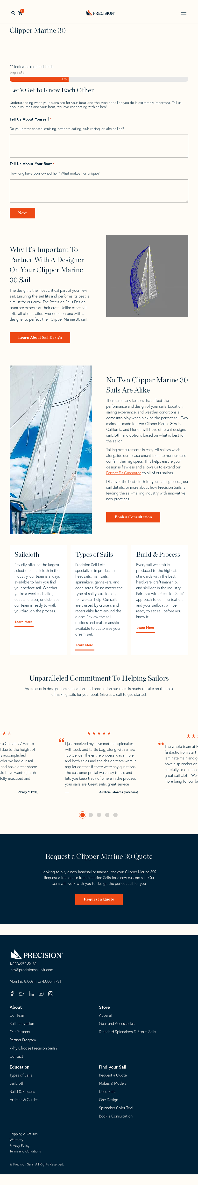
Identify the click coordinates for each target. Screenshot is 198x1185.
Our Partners (20, 1031)
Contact (16, 1056)
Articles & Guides (24, 1099)
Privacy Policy (19, 1145)
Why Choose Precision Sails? (33, 1048)
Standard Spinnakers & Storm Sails (127, 1031)
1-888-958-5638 (23, 964)
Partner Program (23, 1039)
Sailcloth (17, 1083)
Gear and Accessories (116, 1023)
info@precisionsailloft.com (31, 970)
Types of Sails (21, 1075)
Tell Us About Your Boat (32, 164)
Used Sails (107, 1091)
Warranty (16, 1140)
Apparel (105, 1015)
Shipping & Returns (23, 1134)
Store (104, 1007)
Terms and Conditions (25, 1151)
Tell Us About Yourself (30, 119)
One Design (108, 1099)
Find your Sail (112, 1067)
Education (19, 1067)
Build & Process (22, 1091)
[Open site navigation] (183, 13)
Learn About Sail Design (40, 337)
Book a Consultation (133, 517)
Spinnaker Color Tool (116, 1107)
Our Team (17, 1015)
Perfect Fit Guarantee (123, 472)
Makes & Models (112, 1083)
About (16, 1007)
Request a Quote (99, 899)
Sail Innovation (22, 1023)
